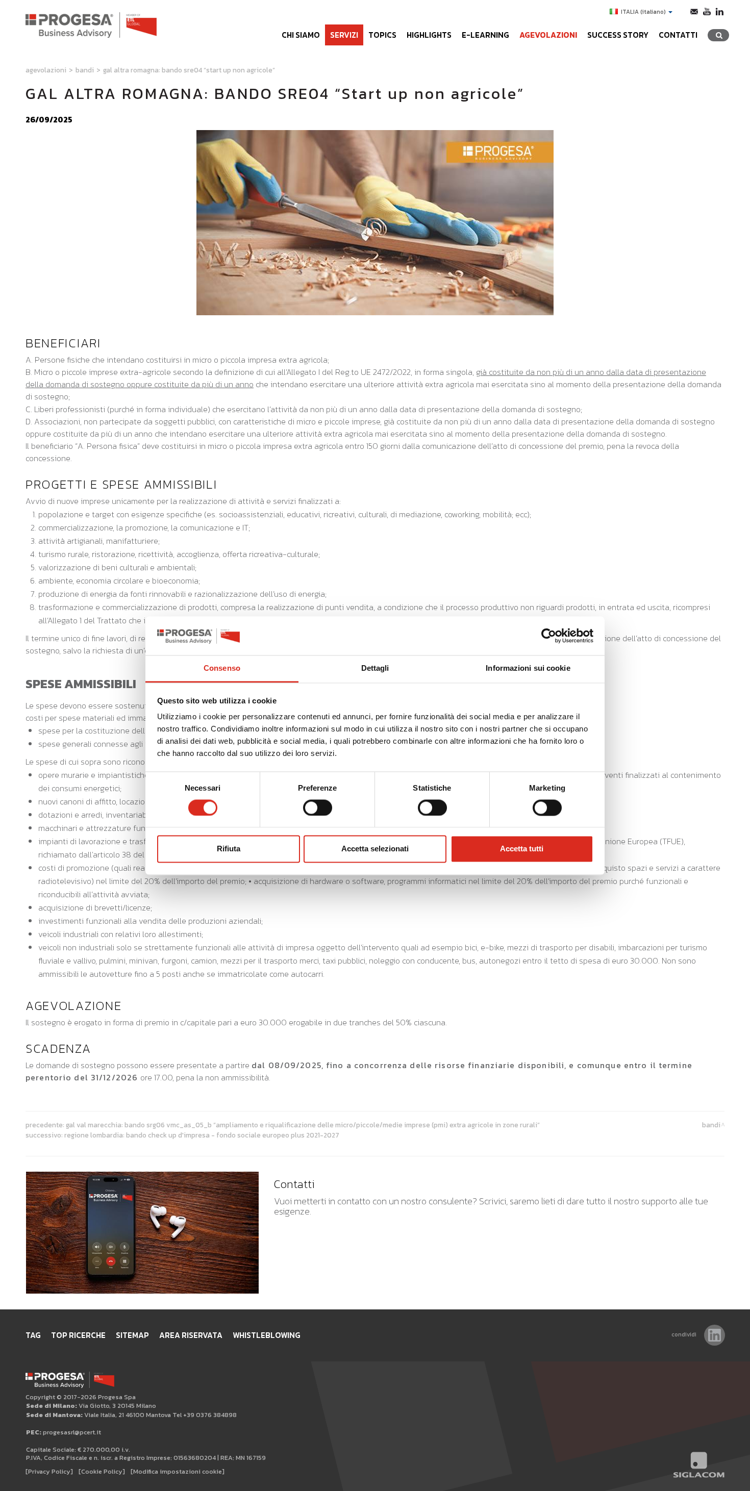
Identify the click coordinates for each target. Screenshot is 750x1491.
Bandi (85, 70)
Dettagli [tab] (375, 668)
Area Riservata (190, 1335)
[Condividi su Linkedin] (714, 1335)
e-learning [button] (485, 35)
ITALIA (643, 12)
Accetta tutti (521, 849)
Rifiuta (228, 849)
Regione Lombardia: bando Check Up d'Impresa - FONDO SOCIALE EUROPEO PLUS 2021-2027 (201, 1135)
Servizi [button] (344, 35)
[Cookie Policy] (102, 1471)
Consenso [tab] (222, 668)
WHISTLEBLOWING (267, 1335)
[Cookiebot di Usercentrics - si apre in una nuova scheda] (548, 635)
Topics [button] (382, 35)
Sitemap (132, 1335)
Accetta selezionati (375, 849)
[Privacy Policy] (49, 1471)
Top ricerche (78, 1335)
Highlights (429, 35)
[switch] (317, 807)
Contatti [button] (678, 35)
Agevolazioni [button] (548, 35)
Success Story (617, 35)
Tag (33, 1335)
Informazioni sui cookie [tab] (528, 668)
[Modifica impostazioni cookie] (177, 1471)
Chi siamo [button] (301, 35)
